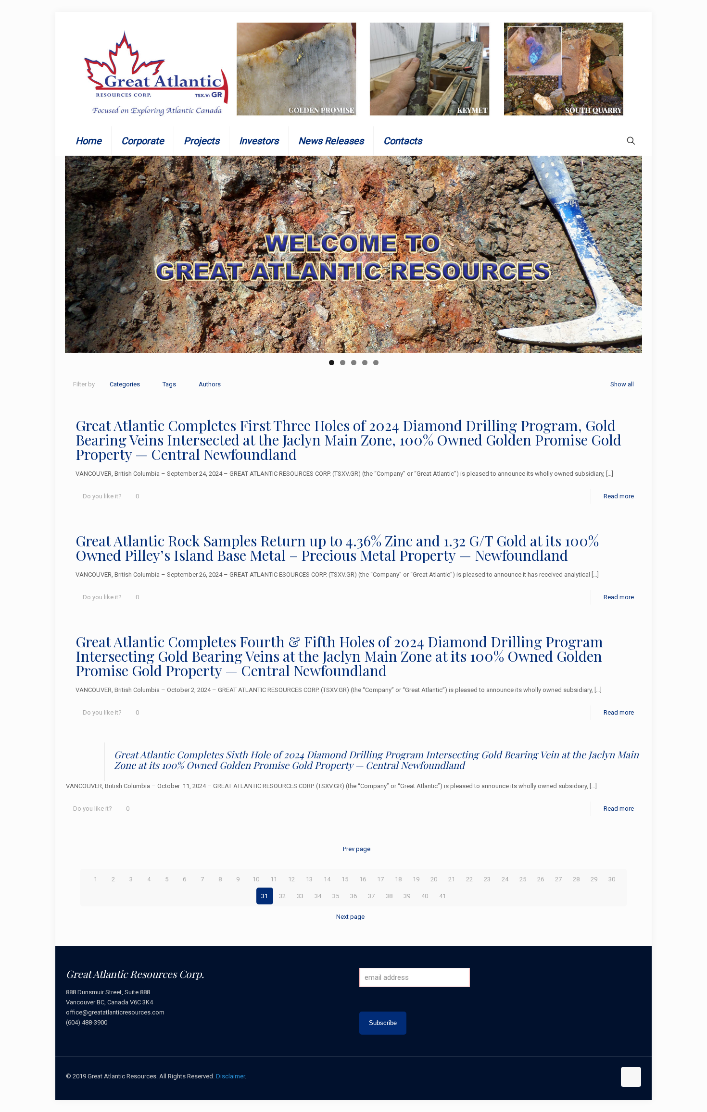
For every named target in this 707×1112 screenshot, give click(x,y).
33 (300, 896)
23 (487, 879)
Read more (619, 496)
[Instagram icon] (607, 1076)
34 (318, 896)
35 (335, 896)
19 (416, 879)
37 (371, 896)
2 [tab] (342, 362)
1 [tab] (331, 362)
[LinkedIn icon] (597, 1076)
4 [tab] (364, 362)
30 (611, 879)
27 (558, 879)
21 (451, 879)
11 (273, 879)
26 (540, 879)
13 (309, 879)
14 (327, 879)
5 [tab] (376, 362)
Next (630, 252)
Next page (350, 916)
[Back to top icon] (631, 1077)
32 (282, 896)
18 (398, 879)
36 (353, 896)
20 (433, 879)
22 (469, 879)
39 (407, 896)
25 (522, 879)
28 (576, 879)
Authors (210, 384)
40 (424, 896)
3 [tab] (353, 362)
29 (594, 879)
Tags (169, 384)
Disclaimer (230, 1076)
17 (380, 879)
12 (291, 879)
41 (442, 896)
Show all (622, 384)
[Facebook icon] (567, 1076)
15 (344, 879)
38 (389, 896)
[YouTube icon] (587, 1076)
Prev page (356, 849)
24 (505, 879)
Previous (77, 252)
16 (362, 879)
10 (255, 879)
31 (264, 896)
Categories (125, 384)
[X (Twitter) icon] (577, 1076)
